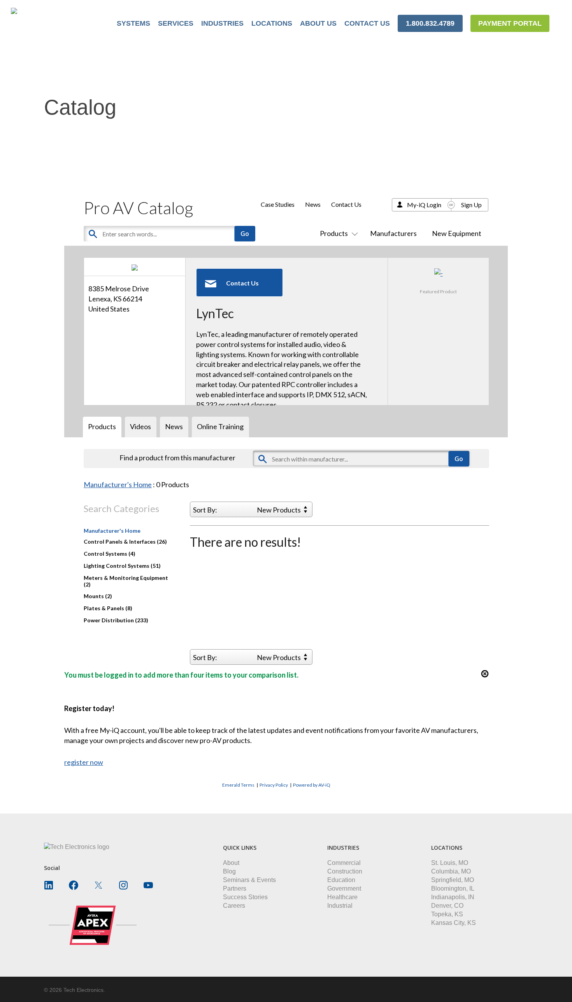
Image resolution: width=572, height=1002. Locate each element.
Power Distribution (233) (116, 620)
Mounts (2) (98, 596)
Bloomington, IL (452, 888)
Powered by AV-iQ (311, 785)
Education (341, 880)
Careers (234, 905)
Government (344, 888)
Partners (234, 888)
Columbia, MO (451, 871)
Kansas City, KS (453, 922)
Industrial (340, 905)
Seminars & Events (249, 880)
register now (83, 762)
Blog (229, 871)
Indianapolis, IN (452, 897)
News (313, 204)
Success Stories (245, 897)
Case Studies (278, 204)
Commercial (344, 862)
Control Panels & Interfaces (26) (125, 541)
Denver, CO (447, 905)
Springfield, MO (452, 880)
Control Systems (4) (109, 553)
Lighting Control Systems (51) (122, 565)
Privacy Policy (274, 785)
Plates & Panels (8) (108, 608)
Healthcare (342, 897)
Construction (344, 871)
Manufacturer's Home (118, 484)
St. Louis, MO (449, 862)
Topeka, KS (447, 914)
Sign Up (471, 204)
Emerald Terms (238, 785)
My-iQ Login (424, 204)
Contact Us (346, 204)
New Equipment (456, 233)
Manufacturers (393, 233)
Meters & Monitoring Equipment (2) (126, 581)
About (231, 862)
